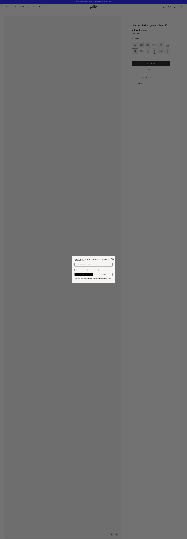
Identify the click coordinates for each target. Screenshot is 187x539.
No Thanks (103, 274)
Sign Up (84, 274)
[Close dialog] (113, 258)
